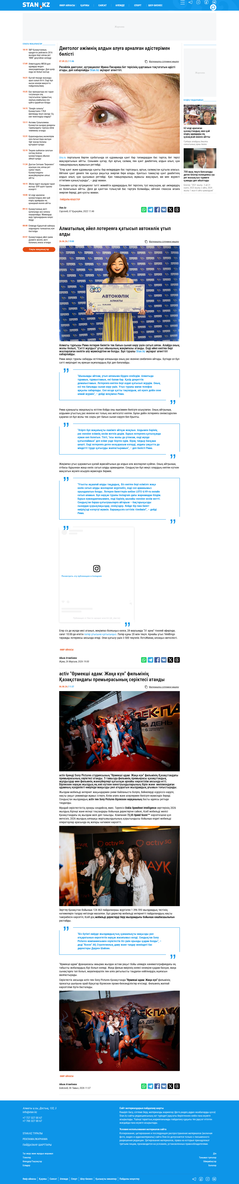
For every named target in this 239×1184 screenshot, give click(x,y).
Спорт (137, 5)
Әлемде (120, 5)
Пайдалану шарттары (37, 1144)
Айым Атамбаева (68, 658)
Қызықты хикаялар (106, 1179)
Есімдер (26, 1165)
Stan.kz (94, 70)
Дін (214, 1153)
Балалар (212, 1165)
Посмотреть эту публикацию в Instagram (82, 576)
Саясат (102, 5)
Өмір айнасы (67, 5)
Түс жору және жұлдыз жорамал (38, 1153)
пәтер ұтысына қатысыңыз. (100, 634)
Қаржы (84, 5)
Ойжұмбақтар (209, 1161)
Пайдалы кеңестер (70, 199)
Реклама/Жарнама (35, 1139)
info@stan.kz (30, 1112)
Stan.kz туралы (33, 1133)
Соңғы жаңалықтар (39, 249)
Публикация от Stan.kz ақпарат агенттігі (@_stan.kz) (96, 618)
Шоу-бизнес (155, 5)
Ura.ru (62, 157)
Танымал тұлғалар (207, 1157)
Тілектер (27, 1157)
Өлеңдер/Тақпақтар (32, 1161)
